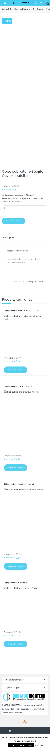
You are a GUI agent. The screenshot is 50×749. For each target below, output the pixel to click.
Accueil (5, 9)
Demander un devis (13, 221)
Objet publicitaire (22, 9)
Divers (40, 9)
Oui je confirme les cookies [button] (21, 745)
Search (35, 2)
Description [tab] (8, 237)
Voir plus (39, 745)
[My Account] (41, 2)
